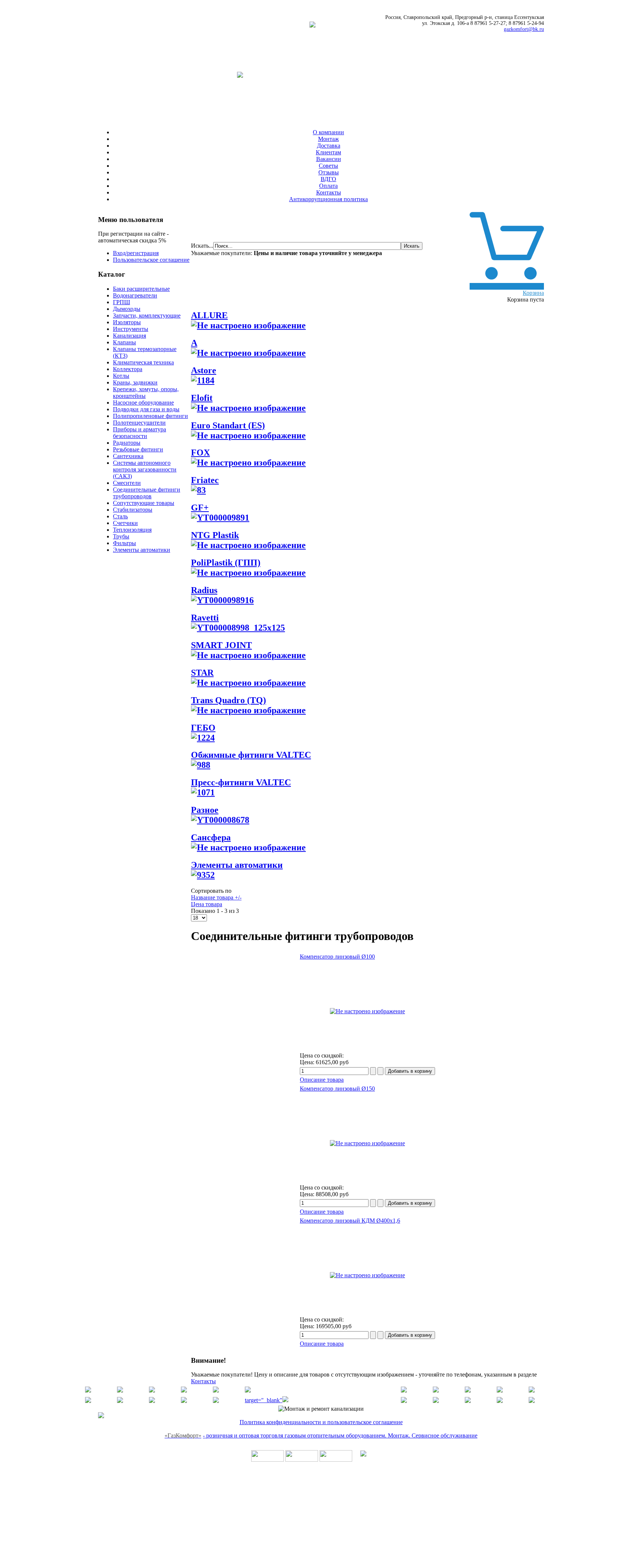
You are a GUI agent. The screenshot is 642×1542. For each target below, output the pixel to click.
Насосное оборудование (143, 402)
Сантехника (128, 456)
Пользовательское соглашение (151, 260)
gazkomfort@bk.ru (524, 29)
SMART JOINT (221, 645)
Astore (203, 370)
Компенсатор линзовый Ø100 (337, 956)
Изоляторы (127, 322)
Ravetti (205, 617)
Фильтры (124, 543)
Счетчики (125, 523)
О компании (328, 132)
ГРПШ (121, 302)
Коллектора (127, 369)
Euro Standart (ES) (228, 425)
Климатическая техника (143, 362)
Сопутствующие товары (143, 503)
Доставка (328, 145)
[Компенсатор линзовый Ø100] (367, 1011)
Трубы (121, 536)
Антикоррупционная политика (328, 199)
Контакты (328, 192)
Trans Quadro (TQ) (228, 700)
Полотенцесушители (139, 422)
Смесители (127, 483)
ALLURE (209, 315)
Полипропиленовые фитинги (150, 416)
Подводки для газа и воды (146, 409)
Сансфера (211, 837)
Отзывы (328, 172)
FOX (200, 452)
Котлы (121, 376)
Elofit (202, 398)
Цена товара (206, 904)
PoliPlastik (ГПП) (225, 562)
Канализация (129, 335)
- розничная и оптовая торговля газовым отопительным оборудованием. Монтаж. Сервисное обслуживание (340, 1435)
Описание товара (322, 1079)
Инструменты (130, 329)
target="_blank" (263, 1400)
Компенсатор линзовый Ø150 (337, 1088)
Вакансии (328, 159)
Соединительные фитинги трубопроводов (146, 492)
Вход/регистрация (136, 253)
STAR (202, 672)
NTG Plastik (215, 535)
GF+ (200, 507)
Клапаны (124, 342)
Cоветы (328, 165)
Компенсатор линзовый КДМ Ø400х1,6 (350, 1220)
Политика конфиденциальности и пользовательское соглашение (321, 1422)
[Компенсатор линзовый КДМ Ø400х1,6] (367, 1275)
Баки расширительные (141, 289)
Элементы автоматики (141, 550)
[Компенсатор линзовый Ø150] (367, 1143)
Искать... (202, 245)
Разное (204, 810)
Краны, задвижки (135, 382)
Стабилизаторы (132, 509)
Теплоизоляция (132, 530)
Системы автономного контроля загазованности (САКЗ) (144, 469)
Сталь (120, 516)
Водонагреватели (135, 295)
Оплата (328, 186)
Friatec (205, 480)
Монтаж (328, 139)
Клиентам (328, 152)
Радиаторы (126, 443)
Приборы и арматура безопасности (139, 432)
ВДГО (328, 179)
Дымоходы (126, 309)
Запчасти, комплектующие (147, 315)
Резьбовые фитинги (138, 449)
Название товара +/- (216, 897)
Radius (204, 590)
